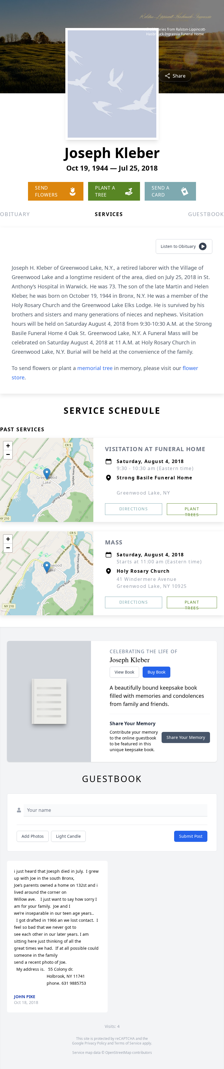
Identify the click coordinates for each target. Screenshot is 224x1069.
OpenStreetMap (118, 1052)
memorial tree (95, 367)
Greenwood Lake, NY (143, 493)
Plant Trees (192, 510)
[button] (46, 474)
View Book (124, 672)
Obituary (15, 214)
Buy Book (156, 672)
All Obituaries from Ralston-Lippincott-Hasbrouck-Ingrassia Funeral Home (175, 31)
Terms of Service (127, 1043)
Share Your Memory (186, 737)
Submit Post (190, 836)
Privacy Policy (95, 1043)
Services (109, 214)
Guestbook (206, 214)
